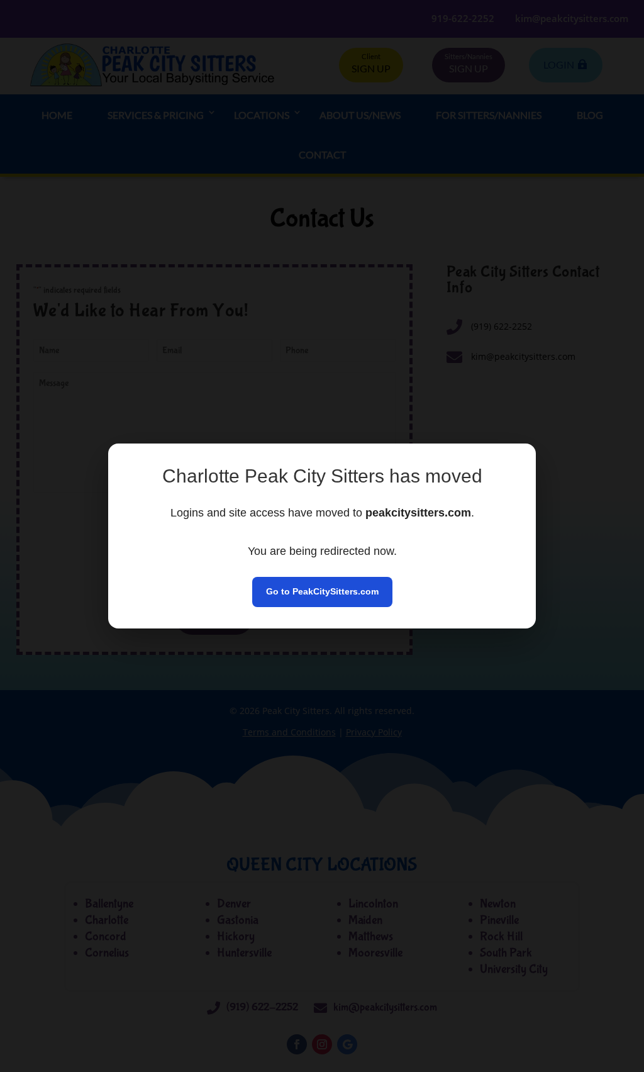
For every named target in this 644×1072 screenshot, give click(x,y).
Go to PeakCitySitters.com (322, 591)
